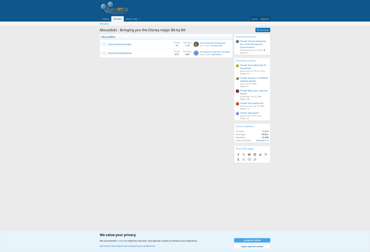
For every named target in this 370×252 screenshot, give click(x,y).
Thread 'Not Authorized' (252, 103)
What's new (131, 18)
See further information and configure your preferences (127, 245)
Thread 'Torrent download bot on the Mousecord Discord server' (253, 44)
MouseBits (108, 37)
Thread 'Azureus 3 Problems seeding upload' (254, 79)
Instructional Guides (119, 44)
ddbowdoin (217, 54)
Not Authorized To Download (212, 43)
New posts (104, 23)
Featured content (246, 36)
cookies (120, 240)
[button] (140, 19)
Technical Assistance (119, 53)
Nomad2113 (262, 140)
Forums (117, 18)
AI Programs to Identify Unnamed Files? (217, 51)
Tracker (105, 18)
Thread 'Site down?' (249, 112)
